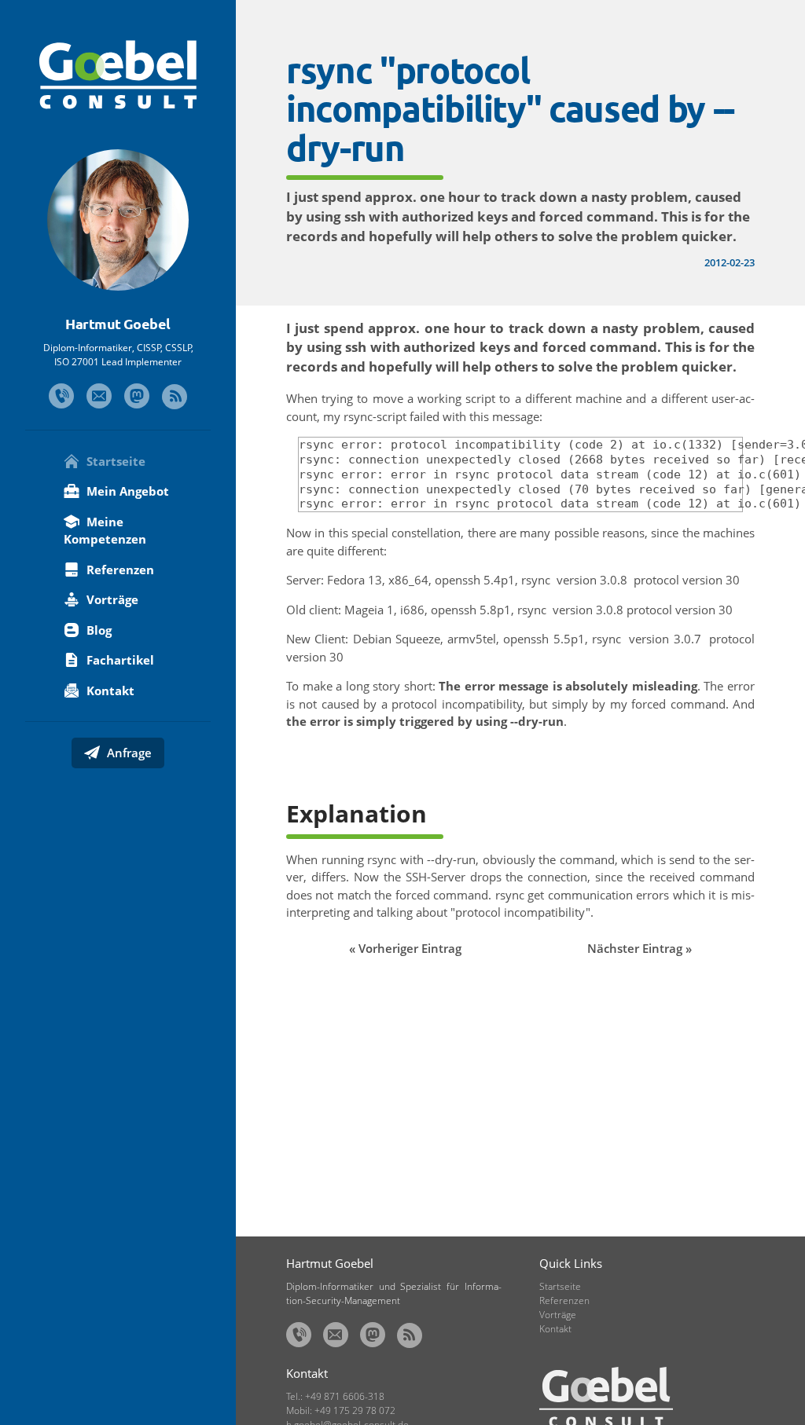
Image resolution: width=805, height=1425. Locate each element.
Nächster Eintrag (634, 948)
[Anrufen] (61, 395)
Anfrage (128, 752)
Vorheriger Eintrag (409, 948)
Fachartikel (118, 660)
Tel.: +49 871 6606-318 (335, 1396)
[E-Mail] (99, 395)
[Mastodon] (136, 395)
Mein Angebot (126, 491)
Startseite (114, 461)
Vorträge (110, 599)
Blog (97, 630)
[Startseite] (118, 74)
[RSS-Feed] (174, 396)
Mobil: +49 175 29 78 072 (340, 1410)
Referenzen (118, 569)
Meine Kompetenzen (105, 531)
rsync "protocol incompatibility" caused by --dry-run (510, 109)
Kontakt (108, 690)
